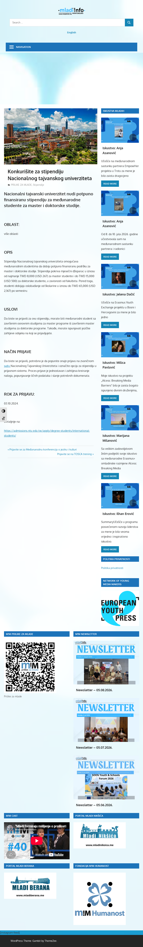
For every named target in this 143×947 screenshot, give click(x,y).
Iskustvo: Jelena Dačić (119, 294)
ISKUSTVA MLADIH (113, 110)
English (71, 32)
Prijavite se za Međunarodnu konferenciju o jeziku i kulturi (43, 449)
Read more (110, 183)
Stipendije (38, 184)
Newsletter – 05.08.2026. (94, 690)
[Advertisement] (71, 79)
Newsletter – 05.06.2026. (94, 805)
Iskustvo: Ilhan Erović (118, 514)
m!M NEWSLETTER (86, 633)
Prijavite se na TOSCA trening (74, 454)
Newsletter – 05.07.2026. (94, 747)
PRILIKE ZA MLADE (21, 184)
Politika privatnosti (112, 568)
